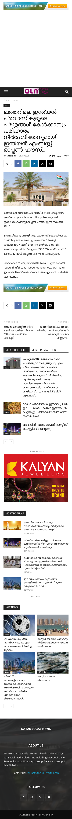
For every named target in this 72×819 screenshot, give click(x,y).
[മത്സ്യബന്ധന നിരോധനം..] (53, 663)
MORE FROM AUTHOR (44, 350)
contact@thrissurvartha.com (43, 773)
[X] (42, 163)
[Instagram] (31, 797)
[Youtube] (48, 797)
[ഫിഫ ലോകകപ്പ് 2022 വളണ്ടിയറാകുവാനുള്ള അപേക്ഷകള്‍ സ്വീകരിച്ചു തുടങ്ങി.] (19, 625)
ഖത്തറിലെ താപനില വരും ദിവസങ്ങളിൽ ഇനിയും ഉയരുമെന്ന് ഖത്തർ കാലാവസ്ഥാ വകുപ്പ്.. (44, 526)
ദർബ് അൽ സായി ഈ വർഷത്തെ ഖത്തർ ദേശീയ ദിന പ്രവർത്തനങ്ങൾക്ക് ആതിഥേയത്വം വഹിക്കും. (46, 544)
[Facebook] (18, 163)
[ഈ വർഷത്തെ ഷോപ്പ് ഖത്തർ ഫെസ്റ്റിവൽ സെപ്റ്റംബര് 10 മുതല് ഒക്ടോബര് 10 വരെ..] (12, 583)
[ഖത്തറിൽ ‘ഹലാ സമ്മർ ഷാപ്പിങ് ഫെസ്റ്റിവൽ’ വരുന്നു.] (12, 429)
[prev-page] (5, 442)
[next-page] (11, 442)
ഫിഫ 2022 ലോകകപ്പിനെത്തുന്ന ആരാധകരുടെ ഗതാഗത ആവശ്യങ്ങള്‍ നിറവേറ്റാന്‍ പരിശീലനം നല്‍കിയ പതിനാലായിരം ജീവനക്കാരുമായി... (18, 687)
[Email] (50, 163)
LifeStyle (42, 672)
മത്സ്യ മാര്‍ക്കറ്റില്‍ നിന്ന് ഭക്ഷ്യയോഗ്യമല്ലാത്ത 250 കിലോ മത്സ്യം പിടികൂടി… (18, 332)
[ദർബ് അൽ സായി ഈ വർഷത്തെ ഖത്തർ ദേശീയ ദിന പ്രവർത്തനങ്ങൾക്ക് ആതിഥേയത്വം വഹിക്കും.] (12, 543)
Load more (35, 596)
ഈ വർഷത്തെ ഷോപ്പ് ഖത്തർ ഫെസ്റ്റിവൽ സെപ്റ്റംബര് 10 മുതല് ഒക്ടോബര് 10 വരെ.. (43, 582)
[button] (6, 92)
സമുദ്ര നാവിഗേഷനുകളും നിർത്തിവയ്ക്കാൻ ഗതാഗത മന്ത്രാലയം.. (52, 642)
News (15, 100)
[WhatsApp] (26, 163)
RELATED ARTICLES (16, 350)
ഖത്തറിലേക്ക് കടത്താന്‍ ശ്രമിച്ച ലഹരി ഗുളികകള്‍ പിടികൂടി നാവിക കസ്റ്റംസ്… (53, 332)
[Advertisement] (36, 49)
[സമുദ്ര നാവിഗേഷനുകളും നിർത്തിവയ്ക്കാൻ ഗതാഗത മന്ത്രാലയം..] (53, 625)
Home (6, 100)
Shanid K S (11, 155)
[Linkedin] (34, 163)
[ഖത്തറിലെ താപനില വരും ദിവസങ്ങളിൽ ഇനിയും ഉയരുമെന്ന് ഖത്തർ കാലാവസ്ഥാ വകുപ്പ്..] (12, 525)
